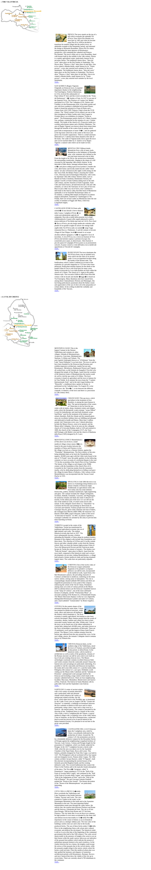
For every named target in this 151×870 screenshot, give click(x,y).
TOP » (56, 82)
